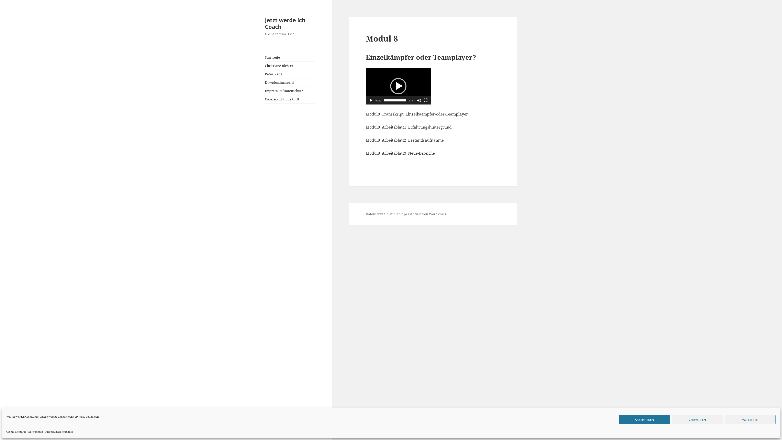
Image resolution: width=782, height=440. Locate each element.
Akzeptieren (644, 420)
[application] (398, 86)
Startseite (272, 57)
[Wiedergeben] (371, 100)
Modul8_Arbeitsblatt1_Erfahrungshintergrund (409, 127)
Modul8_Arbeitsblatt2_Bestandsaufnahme (405, 140)
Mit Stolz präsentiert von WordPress (417, 214)
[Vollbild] (426, 100)
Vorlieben (750, 420)
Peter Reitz (273, 74)
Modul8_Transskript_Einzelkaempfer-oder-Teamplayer (417, 114)
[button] (398, 86)
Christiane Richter (279, 66)
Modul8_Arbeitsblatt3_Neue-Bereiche (400, 153)
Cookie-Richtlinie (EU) (282, 99)
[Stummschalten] (419, 100)
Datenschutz (35, 431)
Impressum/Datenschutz (59, 431)
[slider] (395, 100)
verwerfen (697, 420)
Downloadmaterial (279, 82)
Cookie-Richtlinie (16, 431)
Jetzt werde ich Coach (285, 23)
